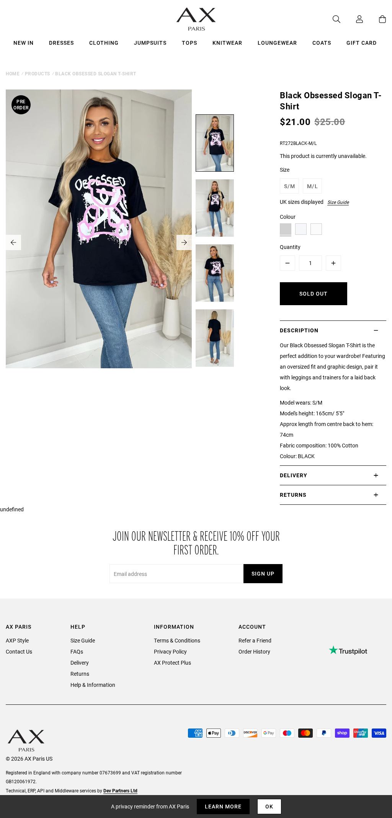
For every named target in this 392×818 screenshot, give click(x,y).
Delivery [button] (293, 475)
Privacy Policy (170, 651)
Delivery (79, 662)
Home (13, 73)
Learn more (223, 806)
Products (37, 73)
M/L (312, 186)
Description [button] (299, 330)
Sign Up (263, 573)
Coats (321, 42)
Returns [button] (293, 494)
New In (23, 42)
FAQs (76, 651)
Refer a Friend (254, 640)
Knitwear (227, 42)
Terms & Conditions (177, 640)
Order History (254, 651)
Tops (189, 42)
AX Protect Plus (172, 662)
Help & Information (92, 684)
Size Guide (338, 202)
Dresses (61, 42)
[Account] (351, 19)
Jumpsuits (150, 42)
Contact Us (19, 651)
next (184, 242)
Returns (79, 673)
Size (284, 169)
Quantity (290, 246)
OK (269, 806)
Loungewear (277, 42)
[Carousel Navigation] (99, 242)
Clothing (104, 42)
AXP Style (17, 640)
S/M (289, 186)
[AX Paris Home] (196, 19)
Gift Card (361, 42)
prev (13, 242)
